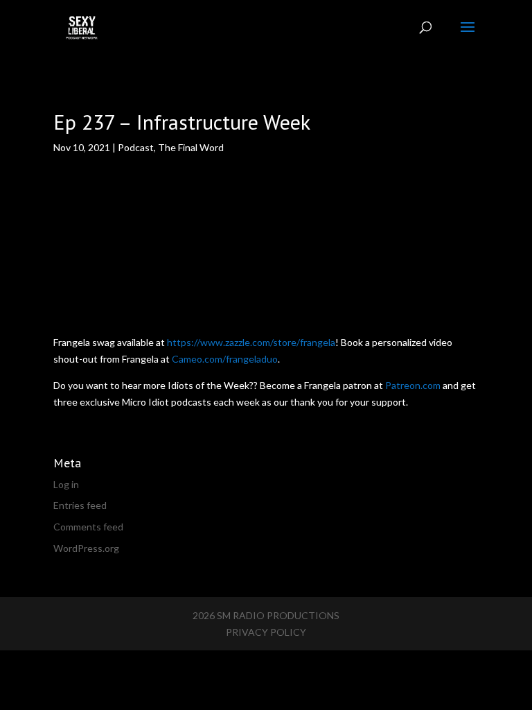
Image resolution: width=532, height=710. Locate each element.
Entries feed (80, 505)
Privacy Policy (266, 632)
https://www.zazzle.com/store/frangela (251, 342)
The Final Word (191, 147)
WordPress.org (86, 548)
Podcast (136, 147)
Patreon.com (413, 385)
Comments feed (88, 526)
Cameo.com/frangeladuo (225, 359)
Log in (66, 484)
